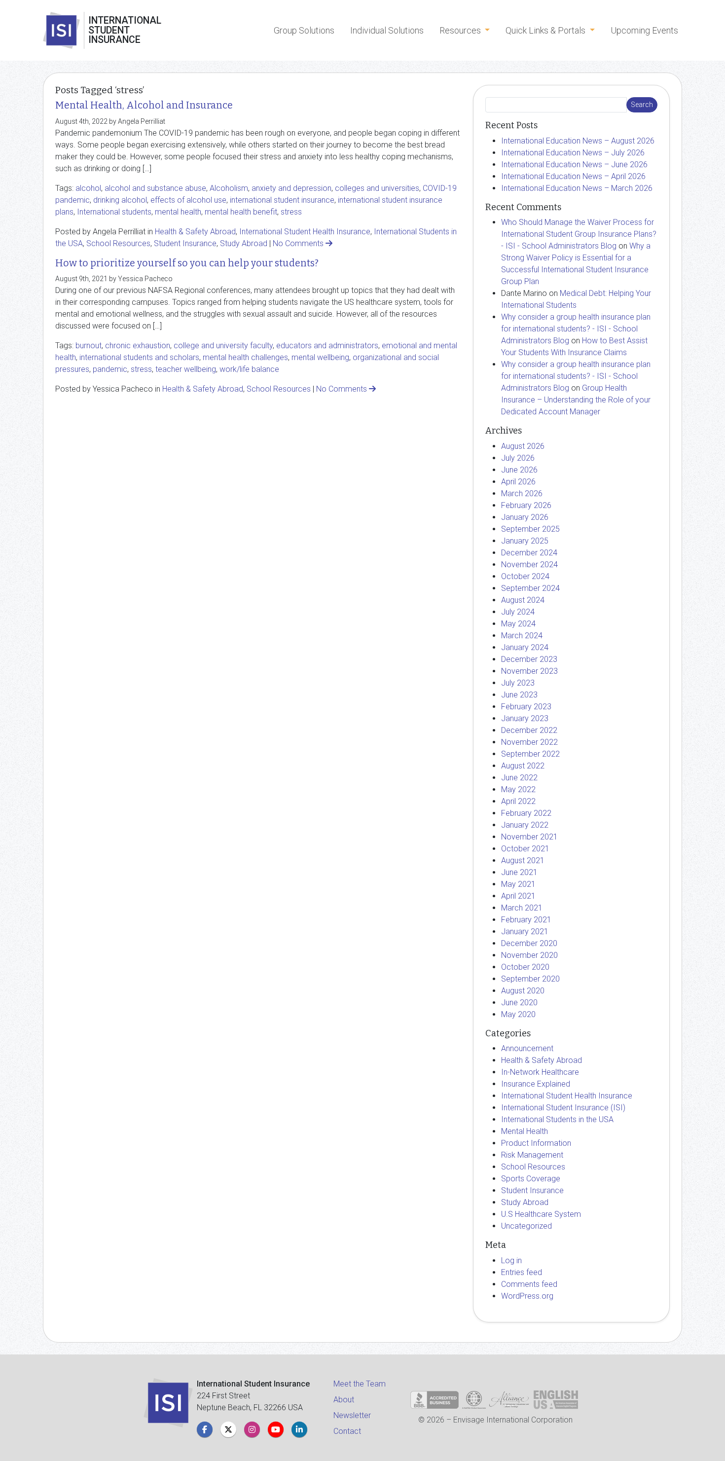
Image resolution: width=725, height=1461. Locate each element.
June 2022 (519, 777)
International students (114, 212)
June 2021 (519, 872)
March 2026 (522, 493)
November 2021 (529, 836)
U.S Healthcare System (541, 1214)
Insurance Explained (535, 1084)
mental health (178, 212)
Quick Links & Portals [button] (546, 30)
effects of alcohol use (188, 200)
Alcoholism (229, 188)
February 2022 (526, 813)
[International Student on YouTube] (276, 1429)
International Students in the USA (557, 1119)
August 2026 (522, 446)
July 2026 (518, 458)
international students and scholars (139, 357)
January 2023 (524, 718)
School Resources (118, 243)
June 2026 (519, 470)
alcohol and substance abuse (155, 188)
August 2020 (522, 990)
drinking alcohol (120, 200)
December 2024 (529, 552)
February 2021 (526, 919)
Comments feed (529, 1284)
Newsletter (352, 1415)
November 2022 (529, 742)
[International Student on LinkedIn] (299, 1429)
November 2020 (529, 955)
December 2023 (529, 659)
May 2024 (518, 623)
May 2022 (518, 789)
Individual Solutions (387, 30)
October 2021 (525, 848)
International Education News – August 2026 (577, 141)
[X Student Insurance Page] (228, 1429)
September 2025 (530, 529)
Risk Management (532, 1155)
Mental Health (524, 1131)
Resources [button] (461, 30)
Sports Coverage (530, 1178)
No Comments (299, 243)
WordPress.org (527, 1296)
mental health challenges (245, 357)
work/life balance (249, 369)
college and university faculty (223, 345)
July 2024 (518, 612)
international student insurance (282, 200)
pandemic (110, 369)
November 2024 (529, 564)
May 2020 (518, 1014)
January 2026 (524, 517)
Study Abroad (243, 243)
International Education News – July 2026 (573, 152)
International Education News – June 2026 (574, 164)
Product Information (536, 1143)
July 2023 (518, 683)
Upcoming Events (644, 30)
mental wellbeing (320, 357)
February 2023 (526, 706)
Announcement (527, 1048)
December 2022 (529, 730)
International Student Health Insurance (304, 231)
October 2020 (525, 967)
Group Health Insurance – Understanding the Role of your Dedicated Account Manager (576, 399)
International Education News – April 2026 (573, 176)
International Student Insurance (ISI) (563, 1107)
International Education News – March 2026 (576, 188)
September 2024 (530, 588)
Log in (511, 1260)
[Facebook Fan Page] (205, 1429)
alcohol (88, 188)
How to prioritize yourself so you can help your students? (187, 263)
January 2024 (524, 647)
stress (291, 212)
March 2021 (522, 908)
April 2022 (518, 801)
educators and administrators (327, 345)
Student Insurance (185, 243)
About (343, 1399)
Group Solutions (304, 30)
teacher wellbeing (185, 369)
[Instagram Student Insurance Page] (252, 1429)
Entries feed (521, 1272)
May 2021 (518, 884)
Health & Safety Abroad (195, 231)
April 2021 (518, 896)
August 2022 (522, 765)
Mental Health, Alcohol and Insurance (144, 105)
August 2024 (522, 600)
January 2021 (524, 931)
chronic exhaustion (137, 345)
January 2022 (524, 825)
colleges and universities (377, 188)
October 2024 (525, 576)
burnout (88, 345)
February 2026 (526, 505)
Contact (347, 1431)
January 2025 (524, 541)
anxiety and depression (291, 188)
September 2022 (530, 754)
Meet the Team (359, 1383)
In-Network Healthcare (540, 1072)
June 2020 (519, 1002)
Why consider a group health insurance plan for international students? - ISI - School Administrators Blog (576, 328)
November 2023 (529, 671)
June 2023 (519, 694)
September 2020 (530, 979)
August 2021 (522, 860)
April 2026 (518, 481)
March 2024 (522, 635)
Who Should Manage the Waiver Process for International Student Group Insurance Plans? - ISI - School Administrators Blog (578, 234)
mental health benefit (241, 212)
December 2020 (529, 943)
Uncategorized (526, 1226)
